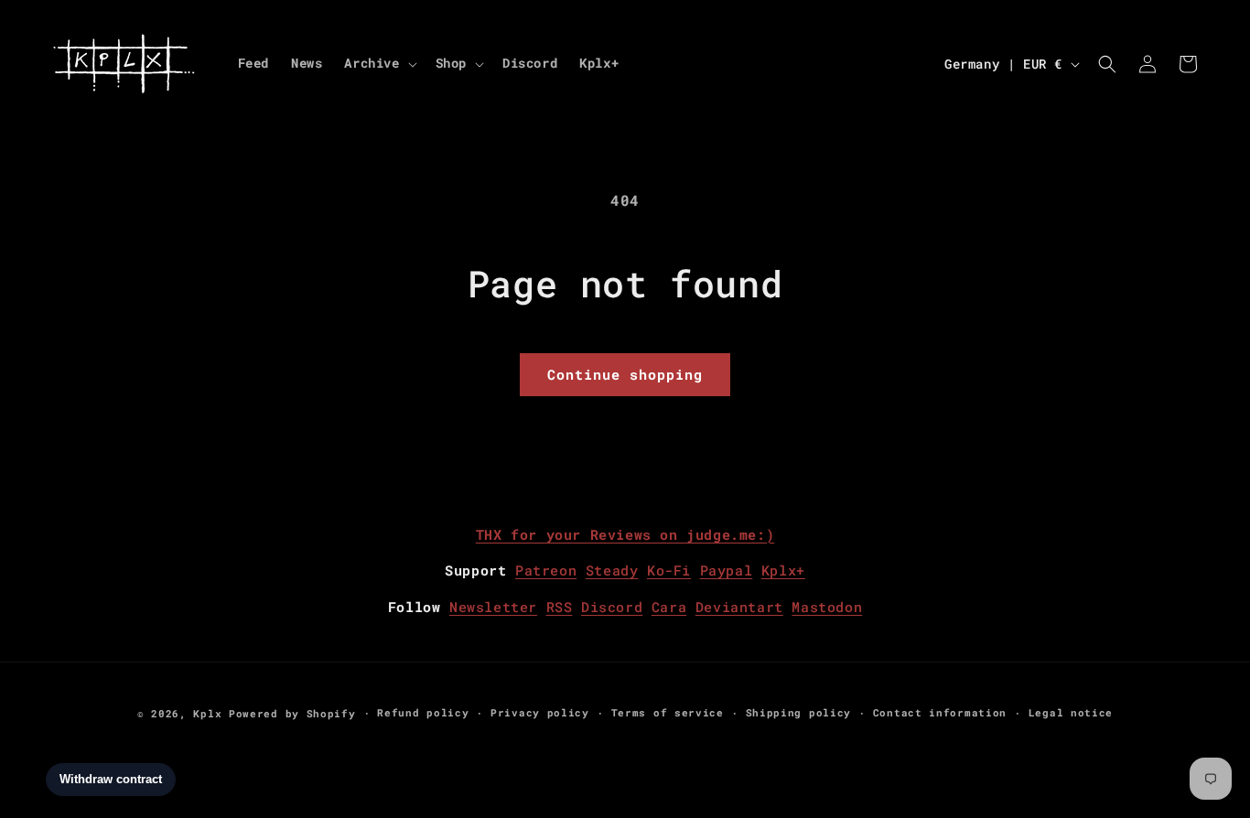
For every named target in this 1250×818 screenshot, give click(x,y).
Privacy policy (539, 712)
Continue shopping (625, 374)
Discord (611, 606)
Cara (669, 606)
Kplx (207, 713)
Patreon (546, 570)
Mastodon (827, 606)
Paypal (726, 570)
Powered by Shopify (292, 713)
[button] (378, 63)
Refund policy (423, 712)
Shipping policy (799, 712)
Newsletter (493, 606)
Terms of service (667, 712)
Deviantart (739, 606)
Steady (612, 570)
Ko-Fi (669, 570)
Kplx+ (783, 570)
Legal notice (1071, 712)
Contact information (940, 712)
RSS (559, 606)
